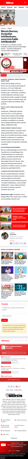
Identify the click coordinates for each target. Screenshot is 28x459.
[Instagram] (19, 243)
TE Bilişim (18, 450)
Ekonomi (9, 7)
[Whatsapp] (19, 386)
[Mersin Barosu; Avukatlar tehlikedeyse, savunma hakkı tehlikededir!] (14, 65)
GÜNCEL (10, 28)
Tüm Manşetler (6, 430)
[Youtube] (25, 243)
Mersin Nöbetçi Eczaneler (5, 420)
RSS (4, 444)
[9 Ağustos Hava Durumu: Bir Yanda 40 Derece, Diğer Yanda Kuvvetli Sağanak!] (21, 255)
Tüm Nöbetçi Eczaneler (14, 379)
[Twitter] (16, 243)
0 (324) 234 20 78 (6, 362)
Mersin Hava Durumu (22, 420)
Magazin (21, 7)
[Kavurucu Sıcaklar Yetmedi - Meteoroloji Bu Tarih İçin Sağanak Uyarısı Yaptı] (21, 287)
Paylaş (4, 75)
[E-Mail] (11, 243)
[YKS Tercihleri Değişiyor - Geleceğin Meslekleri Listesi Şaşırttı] (21, 270)
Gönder (4, 320)
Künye (7, 390)
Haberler (3, 28)
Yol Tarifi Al (16, 362)
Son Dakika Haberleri (21, 430)
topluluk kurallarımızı (15, 325)
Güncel (3, 7)
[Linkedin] (22, 243)
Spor (15, 7)
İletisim (11, 390)
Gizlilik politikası (18, 390)
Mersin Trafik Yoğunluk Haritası (5, 426)
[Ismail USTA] (4, 235)
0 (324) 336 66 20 (6, 372)
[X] (11, 386)
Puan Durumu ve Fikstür (19, 426)
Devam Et (12, 240)
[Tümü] (26, 340)
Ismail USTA (13, 234)
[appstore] (14, 438)
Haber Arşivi (6, 434)
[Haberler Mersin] (9, 2)
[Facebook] (13, 243)
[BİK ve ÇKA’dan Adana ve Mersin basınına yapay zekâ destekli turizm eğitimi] (7, 255)
